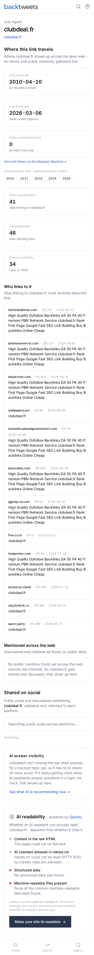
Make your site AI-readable (40, 921)
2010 (10, 178)
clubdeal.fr (13, 37)
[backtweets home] (21, 7)
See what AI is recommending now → (39, 792)
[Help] (87, 6)
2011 (24, 178)
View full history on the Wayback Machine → (35, 161)
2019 (52, 178)
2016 (38, 178)
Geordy (76, 817)
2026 (66, 178)
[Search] (78, 6)
